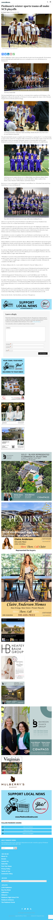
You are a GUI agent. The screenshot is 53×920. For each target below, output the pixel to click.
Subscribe (4, 864)
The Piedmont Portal (8, 902)
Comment (8, 327)
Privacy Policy (5, 869)
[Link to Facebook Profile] (22, 908)
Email (7, 350)
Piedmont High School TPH (10, 897)
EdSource (4, 895)
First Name (8, 344)
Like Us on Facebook (28, 827)
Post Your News (6, 866)
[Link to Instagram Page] (28, 908)
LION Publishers (6, 887)
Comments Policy (36, 321)
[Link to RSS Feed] (31, 908)
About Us (4, 856)
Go (15, 848)
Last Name (8, 347)
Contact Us (5, 861)
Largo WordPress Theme (20, 916)
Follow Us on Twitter (28, 830)
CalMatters (5, 892)
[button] (47, 2)
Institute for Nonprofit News (37, 916)
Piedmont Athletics (7, 900)
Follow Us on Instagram (28, 833)
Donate (3, 859)
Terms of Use (5, 871)
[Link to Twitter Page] (25, 908)
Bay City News (6, 890)
